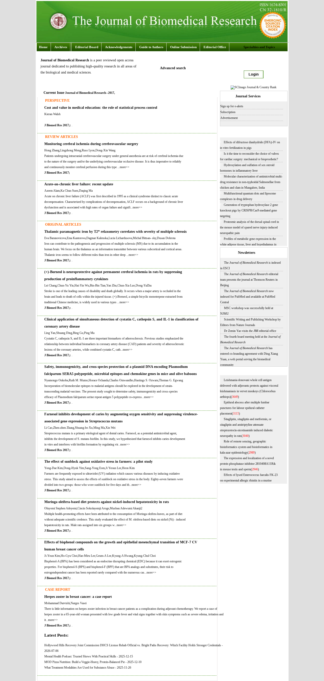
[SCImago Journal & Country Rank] (253, 87)
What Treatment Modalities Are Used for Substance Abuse (79, 667)
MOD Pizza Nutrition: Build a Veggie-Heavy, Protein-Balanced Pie (84, 662)
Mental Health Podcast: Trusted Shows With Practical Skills (80, 656)
